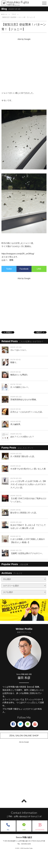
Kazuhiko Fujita (28, 848)
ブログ (14, 14)
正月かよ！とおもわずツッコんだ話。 (27, 412)
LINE (39, 269)
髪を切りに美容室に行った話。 (24, 513)
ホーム (5, 14)
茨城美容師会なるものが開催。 (24, 399)
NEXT (39, 332)
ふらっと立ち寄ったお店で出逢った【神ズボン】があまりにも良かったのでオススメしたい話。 (28, 484)
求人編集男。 (16, 424)
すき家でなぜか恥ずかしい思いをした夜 (28, 469)
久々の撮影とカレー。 (20, 387)
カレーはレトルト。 (19, 350)
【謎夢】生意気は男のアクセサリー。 (27, 553)
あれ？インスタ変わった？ (22, 437)
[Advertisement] (24, 65)
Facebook (24, 269)
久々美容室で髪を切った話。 (23, 456)
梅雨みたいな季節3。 (19, 375)
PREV (9, 332)
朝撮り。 (14, 362)
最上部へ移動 (24, 801)
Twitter (9, 269)
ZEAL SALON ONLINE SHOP (24, 735)
